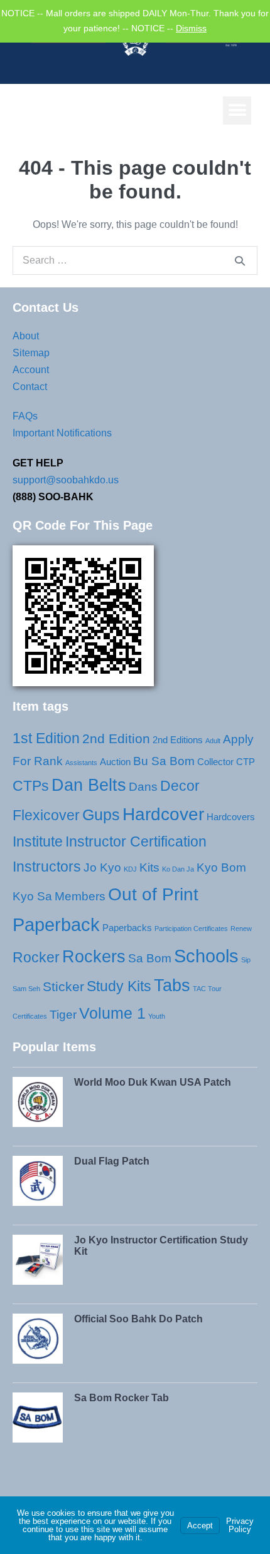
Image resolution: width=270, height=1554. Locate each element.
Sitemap (31, 352)
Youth (156, 1016)
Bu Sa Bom (164, 761)
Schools (206, 955)
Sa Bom (149, 958)
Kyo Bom (221, 867)
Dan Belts (88, 785)
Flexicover (46, 815)
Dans (143, 786)
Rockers (94, 956)
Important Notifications (62, 433)
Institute (38, 841)
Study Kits (119, 986)
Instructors (47, 866)
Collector (215, 761)
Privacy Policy (240, 1525)
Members (80, 896)
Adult (212, 740)
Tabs (172, 985)
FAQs (25, 416)
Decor (180, 786)
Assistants (81, 762)
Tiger (63, 1014)
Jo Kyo (102, 867)
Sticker (63, 986)
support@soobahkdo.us (66, 480)
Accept (200, 1525)
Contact (30, 386)
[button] (237, 110)
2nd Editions (178, 739)
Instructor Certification (136, 841)
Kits (149, 867)
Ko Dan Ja (178, 869)
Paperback (56, 924)
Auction (115, 761)
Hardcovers (231, 816)
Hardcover (163, 814)
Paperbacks (127, 927)
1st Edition (46, 738)
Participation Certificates (191, 928)
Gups (101, 814)
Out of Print (153, 894)
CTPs (31, 786)
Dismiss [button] (191, 28)
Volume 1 (112, 1013)
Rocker (36, 957)
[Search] (240, 260)
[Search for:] (135, 260)
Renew (241, 928)
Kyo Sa (32, 896)
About (26, 336)
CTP (245, 761)
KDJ (130, 869)
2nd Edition (116, 738)
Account (31, 369)
